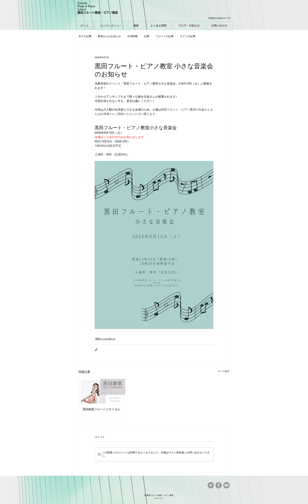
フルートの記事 (165, 36)
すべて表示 (223, 371)
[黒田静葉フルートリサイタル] (102, 390)
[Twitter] (211, 485)
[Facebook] (218, 485)
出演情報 (132, 36)
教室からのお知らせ (109, 36)
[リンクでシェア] (96, 349)
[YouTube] (226, 485)
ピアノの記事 (187, 36)
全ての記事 (85, 36)
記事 (146, 36)
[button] (111, 25)
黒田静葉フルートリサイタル (101, 409)
